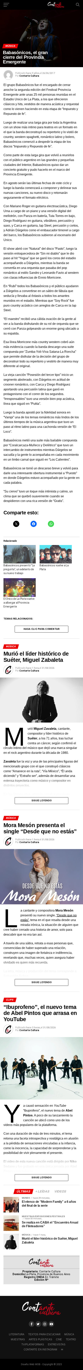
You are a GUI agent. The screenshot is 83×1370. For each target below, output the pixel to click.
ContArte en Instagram (40, 1349)
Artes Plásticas (40, 1339)
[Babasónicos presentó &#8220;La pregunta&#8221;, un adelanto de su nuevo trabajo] (19, 554)
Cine (59, 1339)
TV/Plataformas (32, 1344)
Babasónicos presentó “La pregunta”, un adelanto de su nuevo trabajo (19, 569)
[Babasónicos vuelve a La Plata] (56, 554)
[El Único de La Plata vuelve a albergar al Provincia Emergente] (19, 587)
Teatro (71, 1339)
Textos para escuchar (44, 1334)
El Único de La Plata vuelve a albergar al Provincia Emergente (18, 602)
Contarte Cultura (29, 76)
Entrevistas (56, 1344)
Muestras (18, 1339)
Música (69, 1334)
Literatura (16, 1334)
